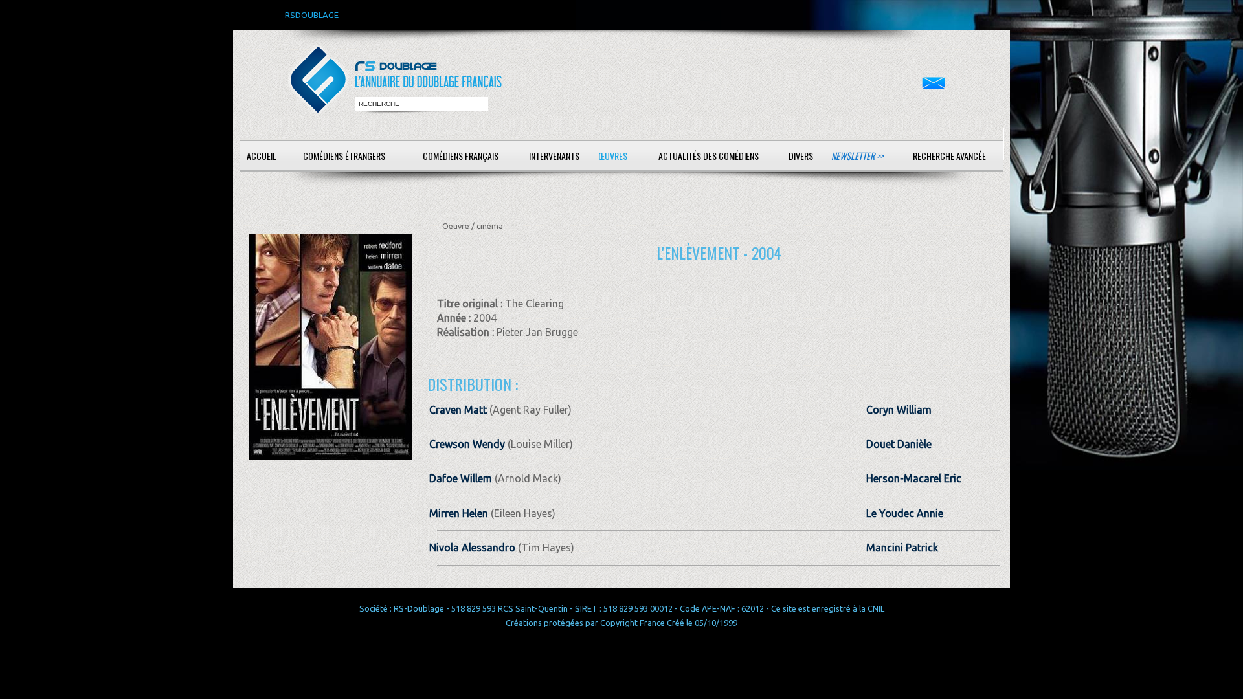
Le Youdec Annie (904, 513)
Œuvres (612, 155)
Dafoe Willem (460, 478)
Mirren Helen (458, 513)
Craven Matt (458, 410)
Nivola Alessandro (472, 547)
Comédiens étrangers (344, 155)
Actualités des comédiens (708, 155)
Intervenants (554, 155)
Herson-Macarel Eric (913, 478)
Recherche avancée (949, 155)
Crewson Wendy (467, 444)
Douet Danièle (899, 444)
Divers (801, 155)
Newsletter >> (857, 155)
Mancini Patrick (902, 547)
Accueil (261, 155)
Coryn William (899, 410)
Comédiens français (460, 155)
